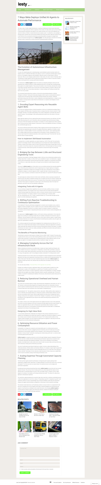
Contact (37, 9)
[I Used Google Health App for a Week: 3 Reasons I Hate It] (55, 426)
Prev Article (48, 24)
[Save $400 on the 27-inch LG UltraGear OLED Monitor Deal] (25, 426)
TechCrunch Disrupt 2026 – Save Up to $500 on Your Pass (54, 415)
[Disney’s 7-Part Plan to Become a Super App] (40, 407)
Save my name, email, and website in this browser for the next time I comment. (37, 469)
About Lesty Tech (48, 9)
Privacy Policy (60, 9)
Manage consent (95, 483)
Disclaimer (83, 482)
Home (19, 9)
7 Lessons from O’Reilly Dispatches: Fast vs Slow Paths (39, 435)
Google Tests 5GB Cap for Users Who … (75, 32)
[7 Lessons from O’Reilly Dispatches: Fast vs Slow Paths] (40, 426)
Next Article (56, 24)
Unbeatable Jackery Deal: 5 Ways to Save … (75, 22)
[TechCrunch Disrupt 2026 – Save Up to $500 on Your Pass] (55, 407)
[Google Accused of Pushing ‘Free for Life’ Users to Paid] (25, 407)
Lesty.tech (33, 482)
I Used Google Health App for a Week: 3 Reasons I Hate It (54, 435)
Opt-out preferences (67, 482)
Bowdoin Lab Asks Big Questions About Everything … (74, 27)
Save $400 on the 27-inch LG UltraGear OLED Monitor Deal (24, 435)
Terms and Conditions (57, 482)
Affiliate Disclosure (75, 482)
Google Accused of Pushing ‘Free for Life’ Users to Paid (24, 415)
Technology (28, 9)
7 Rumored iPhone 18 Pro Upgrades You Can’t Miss (40, 264)
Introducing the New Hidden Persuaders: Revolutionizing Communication (74, 38)
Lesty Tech (18, 482)
